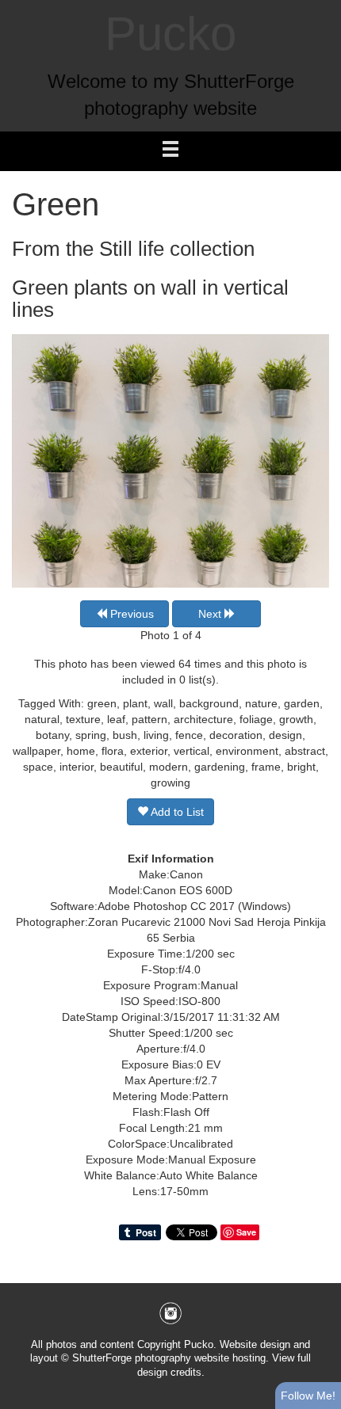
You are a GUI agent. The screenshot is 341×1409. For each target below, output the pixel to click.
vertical (191, 750)
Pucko (170, 33)
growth (296, 719)
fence (189, 735)
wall (163, 703)
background (209, 703)
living (156, 735)
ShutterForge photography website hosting (169, 1358)
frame (266, 766)
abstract (305, 750)
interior (76, 766)
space (38, 766)
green (102, 703)
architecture (203, 719)
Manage (320, 7)
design (285, 735)
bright (301, 766)
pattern (149, 719)
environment (247, 750)
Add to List (176, 811)
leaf (116, 719)
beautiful (121, 766)
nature (261, 703)
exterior (148, 750)
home (81, 750)
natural (42, 719)
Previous (130, 613)
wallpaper (36, 750)
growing (170, 782)
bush (125, 735)
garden (302, 703)
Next (211, 613)
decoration (235, 735)
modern (168, 766)
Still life (131, 249)
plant (135, 703)
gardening (219, 766)
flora (113, 750)
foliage (256, 719)
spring (90, 735)
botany (52, 735)
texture (83, 719)
